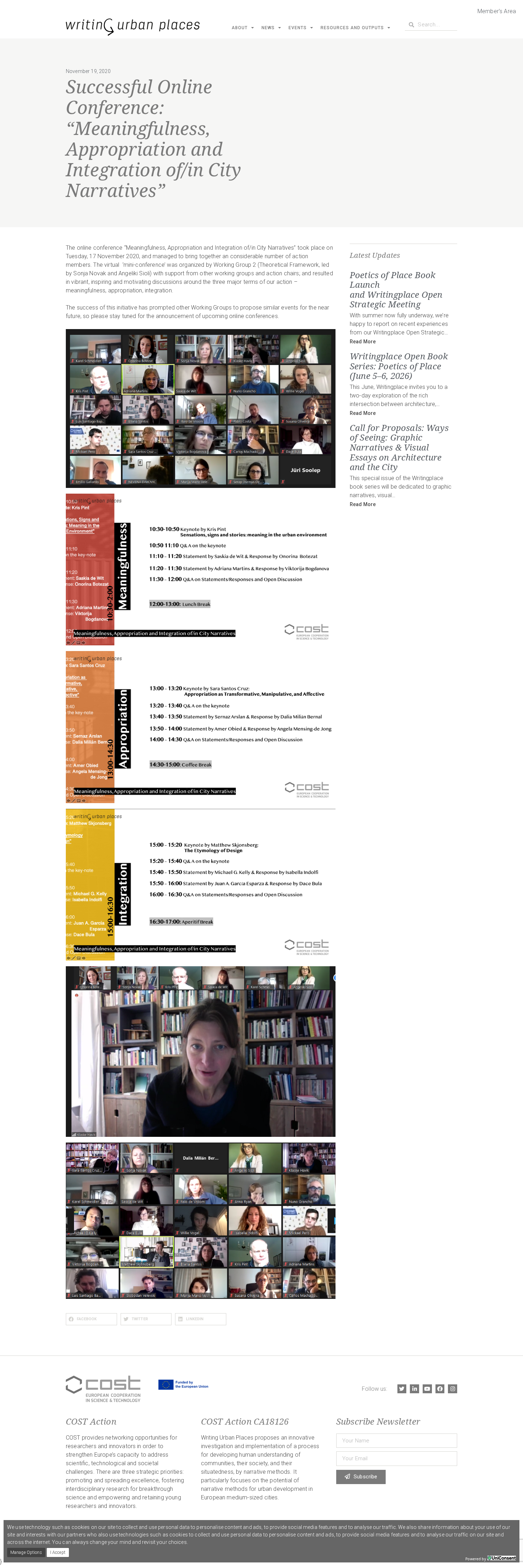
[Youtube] (427, 1389)
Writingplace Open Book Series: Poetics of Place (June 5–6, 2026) (399, 365)
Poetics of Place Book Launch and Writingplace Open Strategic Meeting (396, 289)
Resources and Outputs (352, 27)
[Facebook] (440, 1389)
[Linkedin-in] (414, 1389)
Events (298, 27)
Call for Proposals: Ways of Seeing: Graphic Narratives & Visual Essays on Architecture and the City (399, 447)
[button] (91, 1319)
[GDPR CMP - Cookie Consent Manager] (501, 1558)
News (268, 27)
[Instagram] (452, 1389)
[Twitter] (402, 1389)
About (240, 27)
